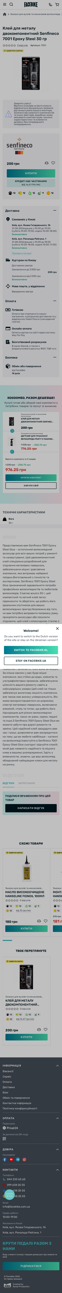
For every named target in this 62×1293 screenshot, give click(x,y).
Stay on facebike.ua (31, 660)
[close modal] (57, 629)
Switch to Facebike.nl (31, 650)
